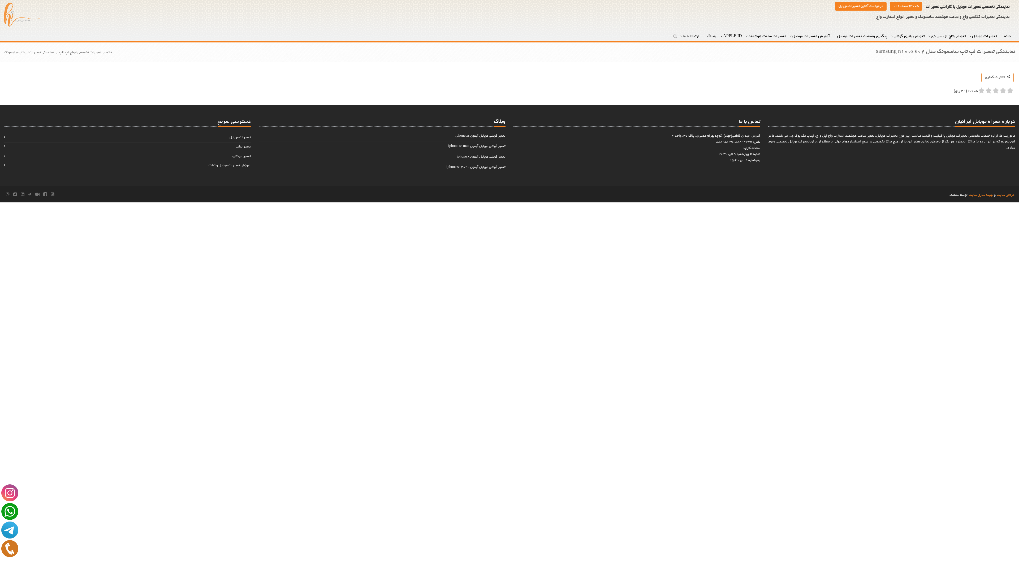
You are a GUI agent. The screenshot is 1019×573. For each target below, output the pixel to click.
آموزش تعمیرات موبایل (811, 36)
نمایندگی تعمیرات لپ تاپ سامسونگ (29, 53)
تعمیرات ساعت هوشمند (767, 36)
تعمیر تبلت (243, 147)
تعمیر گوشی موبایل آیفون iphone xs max (477, 146)
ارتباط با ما (692, 36)
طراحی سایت (1005, 195)
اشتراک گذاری (996, 77)
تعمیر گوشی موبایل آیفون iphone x (481, 157)
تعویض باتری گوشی (909, 36)
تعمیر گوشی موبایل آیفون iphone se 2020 (476, 167)
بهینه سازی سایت (981, 195)
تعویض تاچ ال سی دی (948, 36)
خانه (1008, 36)
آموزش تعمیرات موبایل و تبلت (230, 166)
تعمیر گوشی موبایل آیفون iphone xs (480, 136)
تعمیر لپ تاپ (241, 156)
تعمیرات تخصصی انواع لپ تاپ (80, 53)
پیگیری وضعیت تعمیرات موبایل (862, 36)
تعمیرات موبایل (985, 36)
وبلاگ (712, 36)
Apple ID (732, 36)
